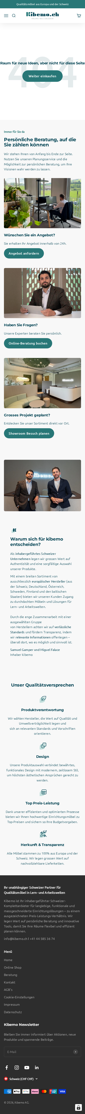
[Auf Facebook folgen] (6, 1067)
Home (8, 960)
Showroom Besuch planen (29, 433)
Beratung (10, 974)
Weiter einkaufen (42, 76)
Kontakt (9, 982)
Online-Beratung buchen (28, 343)
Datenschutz (13, 1012)
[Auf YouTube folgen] (26, 1067)
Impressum (12, 1004)
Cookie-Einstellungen (19, 997)
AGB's (8, 989)
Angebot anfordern (24, 253)
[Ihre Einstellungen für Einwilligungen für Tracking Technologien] (78, 1107)
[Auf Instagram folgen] (16, 1067)
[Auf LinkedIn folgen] (37, 1067)
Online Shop (12, 967)
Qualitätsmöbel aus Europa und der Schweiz (42, 4)
